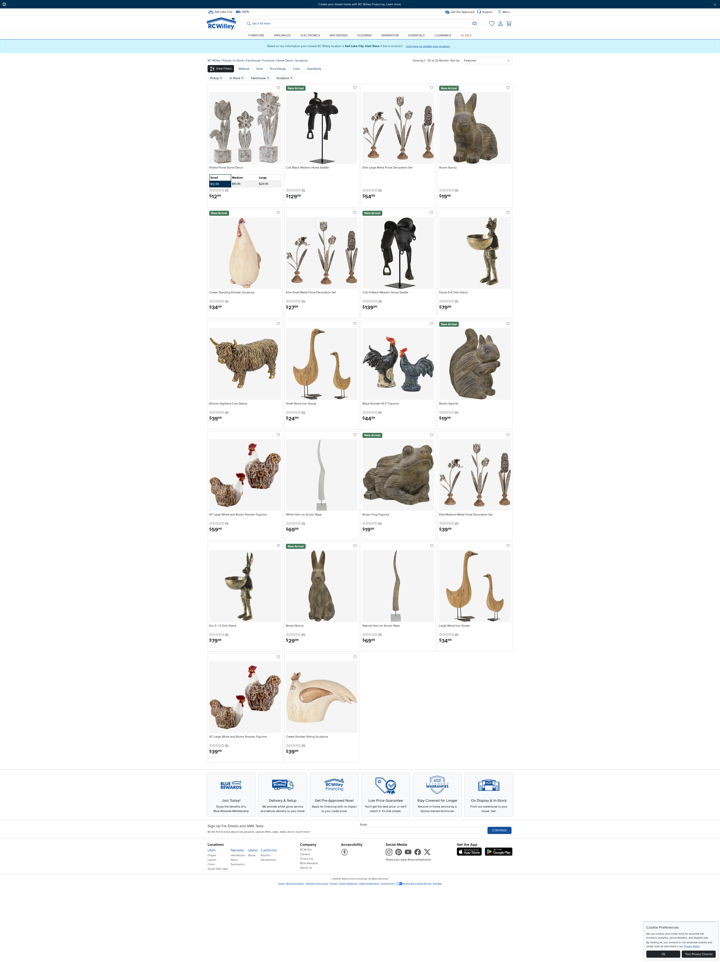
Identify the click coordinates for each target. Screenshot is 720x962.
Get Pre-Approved (462, 12)
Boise (252, 855)
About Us (306, 868)
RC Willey (214, 60)
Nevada (237, 850)
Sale (468, 35)
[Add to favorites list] (278, 87)
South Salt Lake (218, 869)
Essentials (416, 35)
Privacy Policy (692, 946)
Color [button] (296, 69)
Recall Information (295, 883)
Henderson (238, 855)
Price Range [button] (278, 69)
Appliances (282, 35)
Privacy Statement (348, 883)
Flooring (364, 35)
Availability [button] (314, 69)
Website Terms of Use (317, 883)
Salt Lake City (223, 11)
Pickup (227, 60)
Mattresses (339, 35)
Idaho (253, 850)
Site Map (437, 883)
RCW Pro (306, 850)
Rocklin (265, 855)
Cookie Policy (388, 883)
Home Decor (285, 60)
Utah (211, 850)
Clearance (443, 35)
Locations (216, 844)
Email (363, 824)
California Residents (369, 883)
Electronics (310, 35)
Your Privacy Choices (698, 954)
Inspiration (390, 35)
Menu (506, 12)
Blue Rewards (309, 863)
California (269, 850)
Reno (234, 860)
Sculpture (301, 60)
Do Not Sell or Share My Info (417, 883)
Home (281, 883)
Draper (212, 855)
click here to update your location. (428, 46)
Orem (211, 864)
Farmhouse (253, 60)
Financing (306, 859)
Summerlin (238, 864)
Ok (663, 954)
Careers (305, 854)
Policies (334, 883)
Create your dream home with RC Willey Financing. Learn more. (360, 4)
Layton (212, 860)
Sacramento (268, 860)
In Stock (238, 60)
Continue (499, 830)
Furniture (256, 35)
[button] (63, 4)
